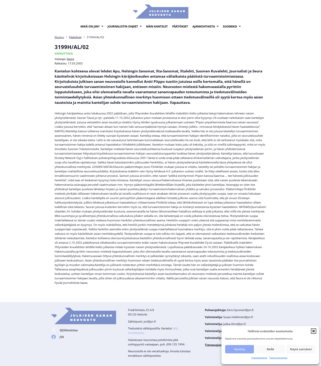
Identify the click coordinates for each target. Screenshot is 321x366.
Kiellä (270, 349)
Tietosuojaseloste (278, 357)
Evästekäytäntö (259, 357)
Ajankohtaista (203, 26)
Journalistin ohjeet (123, 26)
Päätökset (180, 26)
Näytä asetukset (301, 349)
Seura (70, 59)
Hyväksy (239, 349)
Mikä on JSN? (90, 26)
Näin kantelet (157, 26)
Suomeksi (230, 26)
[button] (313, 331)
